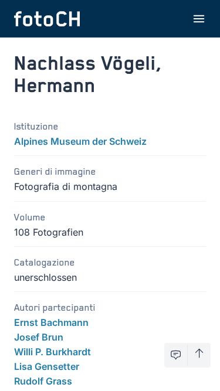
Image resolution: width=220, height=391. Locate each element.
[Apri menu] (199, 18)
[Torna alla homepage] (47, 19)
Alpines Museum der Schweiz (80, 141)
